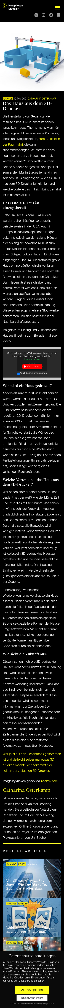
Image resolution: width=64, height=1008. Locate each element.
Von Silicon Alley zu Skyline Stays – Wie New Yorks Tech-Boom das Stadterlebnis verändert (28, 886)
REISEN (22, 864)
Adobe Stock (49, 781)
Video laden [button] (33, 366)
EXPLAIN (22, 904)
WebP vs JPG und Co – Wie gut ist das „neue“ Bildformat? (30, 930)
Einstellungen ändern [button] (32, 998)
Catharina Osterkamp (42, 99)
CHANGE (8, 99)
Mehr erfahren (32, 359)
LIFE (20, 943)
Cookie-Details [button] (17, 1004)
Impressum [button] (49, 1004)
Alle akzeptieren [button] (32, 990)
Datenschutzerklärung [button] (33, 1004)
